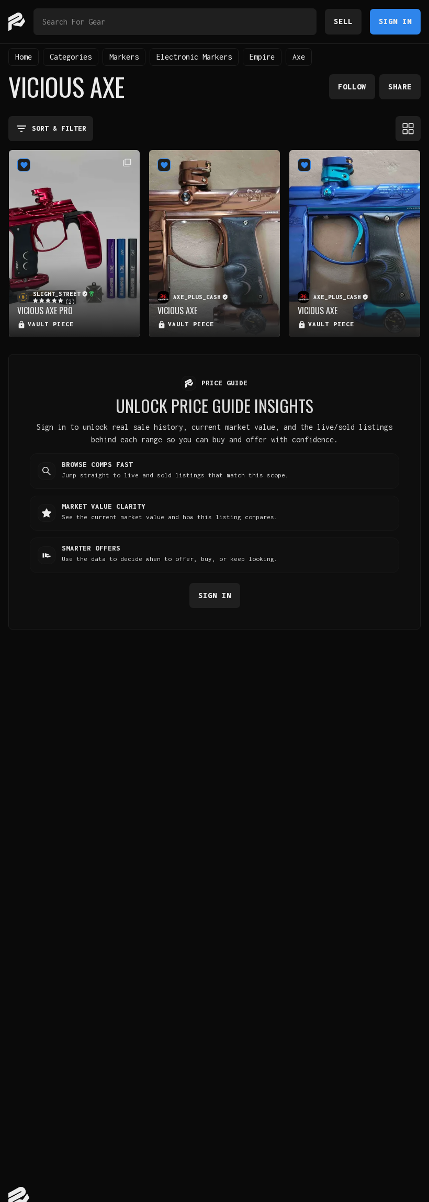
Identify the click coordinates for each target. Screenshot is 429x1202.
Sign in (214, 595)
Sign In (395, 21)
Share (400, 86)
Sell (343, 21)
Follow (352, 86)
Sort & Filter (59, 128)
